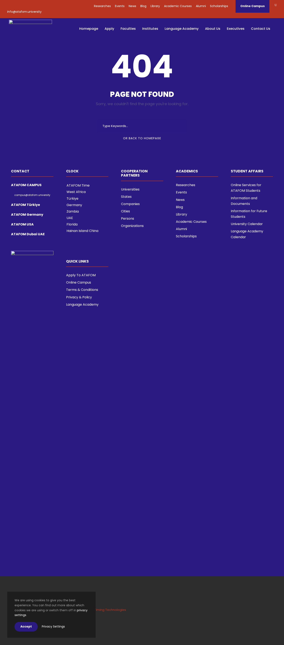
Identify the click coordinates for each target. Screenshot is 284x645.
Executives (235, 28)
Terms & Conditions (82, 289)
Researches (102, 6)
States (126, 196)
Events (120, 6)
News (132, 6)
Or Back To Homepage (142, 138)
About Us (212, 28)
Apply (109, 28)
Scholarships (219, 6)
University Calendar (247, 224)
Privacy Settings (53, 626)
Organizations (132, 225)
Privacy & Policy (79, 297)
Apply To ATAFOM (81, 275)
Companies (130, 204)
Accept (26, 626)
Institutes (150, 28)
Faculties (128, 28)
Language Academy (182, 28)
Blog (143, 6)
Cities (125, 211)
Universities (130, 189)
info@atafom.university (24, 12)
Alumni (201, 6)
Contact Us (260, 28)
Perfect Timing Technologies (104, 610)
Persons (127, 218)
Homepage (88, 28)
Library (155, 6)
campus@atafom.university (32, 195)
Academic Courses (178, 6)
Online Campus (252, 6)
